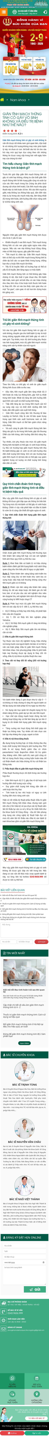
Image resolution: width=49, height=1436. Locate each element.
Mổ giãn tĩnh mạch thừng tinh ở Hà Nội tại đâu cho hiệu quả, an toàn (24, 910)
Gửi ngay (41, 942)
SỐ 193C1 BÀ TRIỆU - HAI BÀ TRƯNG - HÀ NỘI (23, 1304)
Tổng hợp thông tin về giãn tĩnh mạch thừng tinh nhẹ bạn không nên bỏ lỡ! (23, 918)
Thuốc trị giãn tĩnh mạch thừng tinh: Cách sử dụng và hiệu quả (23, 905)
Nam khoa (18, 100)
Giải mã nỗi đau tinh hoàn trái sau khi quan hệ (19, 895)
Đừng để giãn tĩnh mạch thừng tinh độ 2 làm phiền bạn (23, 914)
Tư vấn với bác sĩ (36, 1418)
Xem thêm (24, 1043)
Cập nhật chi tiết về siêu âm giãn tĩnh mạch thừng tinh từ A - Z (24, 899)
